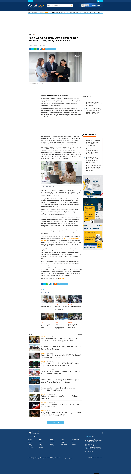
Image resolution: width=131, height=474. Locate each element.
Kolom (51, 442)
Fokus (40, 442)
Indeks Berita (55, 422)
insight (33, 10)
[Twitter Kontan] (100, 433)
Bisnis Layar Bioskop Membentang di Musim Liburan (46, 326)
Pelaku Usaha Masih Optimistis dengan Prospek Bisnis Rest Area (74, 326)
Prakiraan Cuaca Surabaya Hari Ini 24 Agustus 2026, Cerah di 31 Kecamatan (93, 159)
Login (95, 1)
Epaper (30, 1)
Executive (52, 441)
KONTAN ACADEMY (41, 1)
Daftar (100, 1)
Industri (53, 10)
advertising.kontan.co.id (91, 453)
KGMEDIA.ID (72, 1)
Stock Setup (44, 369)
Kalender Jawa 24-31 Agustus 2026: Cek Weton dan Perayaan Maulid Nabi (92, 151)
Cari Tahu (41, 449)
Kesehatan (41, 447)
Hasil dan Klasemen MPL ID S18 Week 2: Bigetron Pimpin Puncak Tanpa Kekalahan (94, 168)
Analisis (51, 439)
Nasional (59, 10)
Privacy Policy (57, 457)
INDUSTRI (31, 34)
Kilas (72, 441)
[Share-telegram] (41, 49)
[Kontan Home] (29, 10)
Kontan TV (52, 445)
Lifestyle (86, 10)
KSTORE (35, 1)
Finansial (43, 410)
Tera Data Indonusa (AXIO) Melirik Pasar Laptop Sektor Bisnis (47, 308)
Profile (33, 457)
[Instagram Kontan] (102, 433)
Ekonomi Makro (64, 445)
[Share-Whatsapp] (35, 49)
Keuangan (46, 10)
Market (62, 439)
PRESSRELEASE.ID (49, 1)
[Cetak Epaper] (90, 7)
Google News (62, 278)
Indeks (80, 334)
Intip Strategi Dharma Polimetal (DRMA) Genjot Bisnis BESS (94, 103)
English (40, 439)
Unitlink (62, 442)
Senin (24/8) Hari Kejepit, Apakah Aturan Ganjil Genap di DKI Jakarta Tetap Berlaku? (94, 143)
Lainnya (100, 10)
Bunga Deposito (64, 444)
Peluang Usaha (31, 447)
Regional (40, 444)
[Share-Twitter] (32, 49)
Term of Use (37, 457)
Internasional (67, 10)
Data (92, 10)
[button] (72, 5)
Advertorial (74, 444)
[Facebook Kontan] (99, 433)
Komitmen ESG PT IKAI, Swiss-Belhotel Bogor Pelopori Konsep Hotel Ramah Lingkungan (93, 111)
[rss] (43, 49)
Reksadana (63, 441)
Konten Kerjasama (75, 439)
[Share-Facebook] (30, 49)
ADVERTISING (78, 1)
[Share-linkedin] (38, 49)
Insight (51, 444)
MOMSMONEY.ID (65, 1)
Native (73, 442)
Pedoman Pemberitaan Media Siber (47, 457)
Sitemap (29, 457)
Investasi (39, 10)
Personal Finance (78, 10)
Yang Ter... (41, 445)
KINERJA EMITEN (57, 1)
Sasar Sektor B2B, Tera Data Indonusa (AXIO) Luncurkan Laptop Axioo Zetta (61, 308)
